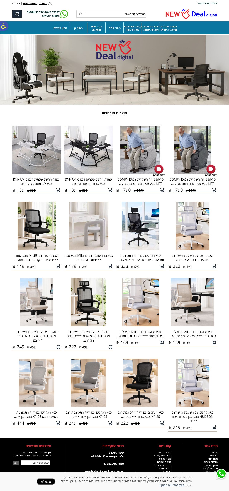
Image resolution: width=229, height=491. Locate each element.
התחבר (43, 3)
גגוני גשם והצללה (96, 28)
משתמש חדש (30, 3)
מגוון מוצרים (60, 28)
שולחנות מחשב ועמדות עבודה (150, 28)
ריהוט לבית (115, 28)
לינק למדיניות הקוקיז (172, 485)
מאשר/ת (46, 481)
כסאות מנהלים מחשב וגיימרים (169, 28)
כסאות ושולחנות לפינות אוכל (133, 28)
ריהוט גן (78, 28)
